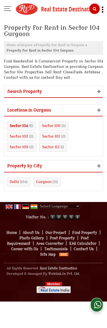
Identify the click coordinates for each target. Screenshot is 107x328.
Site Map (48, 254)
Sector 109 (19, 147)
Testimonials (56, 249)
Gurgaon (25, 45)
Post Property (62, 238)
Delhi (14, 182)
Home (11, 45)
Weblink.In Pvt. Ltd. (64, 274)
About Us (31, 233)
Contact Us (84, 249)
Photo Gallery (31, 238)
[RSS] (64, 254)
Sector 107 (51, 136)
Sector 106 (51, 126)
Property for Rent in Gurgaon (60, 45)
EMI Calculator (82, 244)
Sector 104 (19, 126)
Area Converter (49, 244)
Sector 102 (19, 136)
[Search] (94, 9)
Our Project (55, 233)
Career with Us (24, 249)
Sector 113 (50, 147)
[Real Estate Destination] (56, 9)
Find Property (84, 233)
